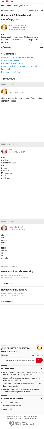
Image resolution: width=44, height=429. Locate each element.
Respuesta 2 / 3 (7, 144)
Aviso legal (33, 419)
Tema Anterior (9, 10)
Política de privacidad (14, 419)
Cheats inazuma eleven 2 (12, 406)
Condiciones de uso (30, 416)
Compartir (8, 47)
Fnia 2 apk (5, 69)
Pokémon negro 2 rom (10, 72)
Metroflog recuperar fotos (12, 63)
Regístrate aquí (12, 416)
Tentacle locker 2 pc (10, 402)
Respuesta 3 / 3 (7, 222)
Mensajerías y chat (21, 6)
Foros (9, 6)
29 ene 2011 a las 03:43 (16, 30)
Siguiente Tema (34, 10)
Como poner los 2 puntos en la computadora (20, 66)
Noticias (6, 355)
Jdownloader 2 (9, 409)
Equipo (20, 416)
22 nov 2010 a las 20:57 (17, 152)
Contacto (26, 419)
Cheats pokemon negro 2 (12, 60)
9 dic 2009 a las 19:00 (16, 93)
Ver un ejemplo (37, 355)
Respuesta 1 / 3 (7, 85)
